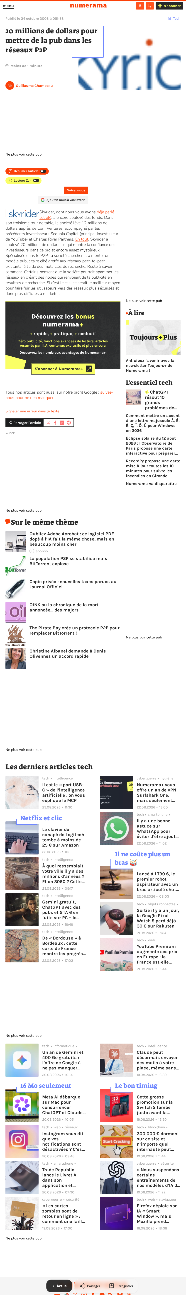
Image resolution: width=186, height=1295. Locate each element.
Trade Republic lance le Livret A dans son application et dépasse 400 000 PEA (61, 1177)
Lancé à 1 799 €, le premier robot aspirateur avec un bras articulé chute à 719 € (158, 881)
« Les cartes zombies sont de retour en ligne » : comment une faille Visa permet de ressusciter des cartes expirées (63, 1213)
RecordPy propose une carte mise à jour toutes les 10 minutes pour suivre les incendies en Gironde (153, 468)
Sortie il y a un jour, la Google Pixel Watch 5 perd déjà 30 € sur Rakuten (158, 918)
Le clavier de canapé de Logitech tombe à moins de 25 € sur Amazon (63, 837)
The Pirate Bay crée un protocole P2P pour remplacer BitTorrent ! (74, 630)
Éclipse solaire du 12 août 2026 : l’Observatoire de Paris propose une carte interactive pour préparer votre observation (151, 446)
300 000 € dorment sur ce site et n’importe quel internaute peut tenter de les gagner (158, 1141)
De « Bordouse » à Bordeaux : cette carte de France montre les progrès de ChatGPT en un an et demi (62, 945)
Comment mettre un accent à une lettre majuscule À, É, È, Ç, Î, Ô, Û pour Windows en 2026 (153, 423)
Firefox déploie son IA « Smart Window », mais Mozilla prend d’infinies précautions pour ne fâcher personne (159, 1213)
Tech (177, 18)
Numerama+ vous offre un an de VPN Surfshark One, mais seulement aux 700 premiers (156, 792)
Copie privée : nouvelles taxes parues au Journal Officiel (73, 584)
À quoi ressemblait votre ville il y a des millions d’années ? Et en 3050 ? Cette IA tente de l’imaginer (63, 873)
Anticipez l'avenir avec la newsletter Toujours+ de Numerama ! (150, 365)
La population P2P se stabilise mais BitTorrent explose (68, 561)
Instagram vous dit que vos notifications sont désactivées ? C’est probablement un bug (63, 1141)
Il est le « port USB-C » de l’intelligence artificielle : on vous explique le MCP (63, 792)
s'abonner (172, 6)
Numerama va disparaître (151, 483)
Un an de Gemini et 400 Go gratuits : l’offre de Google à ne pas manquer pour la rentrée (62, 1060)
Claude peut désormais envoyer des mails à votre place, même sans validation (157, 1060)
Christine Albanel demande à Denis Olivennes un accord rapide (67, 653)
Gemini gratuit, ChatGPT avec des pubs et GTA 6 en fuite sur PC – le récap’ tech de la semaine (61, 909)
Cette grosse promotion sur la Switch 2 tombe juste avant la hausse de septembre (155, 1104)
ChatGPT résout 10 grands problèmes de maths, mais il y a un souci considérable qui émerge (162, 399)
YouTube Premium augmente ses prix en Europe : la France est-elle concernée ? (157, 954)
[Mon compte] (140, 6)
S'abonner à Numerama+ (59, 368)
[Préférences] (150, 6)
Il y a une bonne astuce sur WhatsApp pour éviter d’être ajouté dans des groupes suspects (157, 828)
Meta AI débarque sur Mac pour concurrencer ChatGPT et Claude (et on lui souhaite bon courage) (62, 1104)
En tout (81, 239)
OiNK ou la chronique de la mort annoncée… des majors (63, 607)
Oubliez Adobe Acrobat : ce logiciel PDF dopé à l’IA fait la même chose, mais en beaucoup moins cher (71, 539)
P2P (12, 433)
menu (8, 5)
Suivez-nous (76, 190)
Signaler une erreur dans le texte (32, 411)
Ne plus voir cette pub (23, 154)
